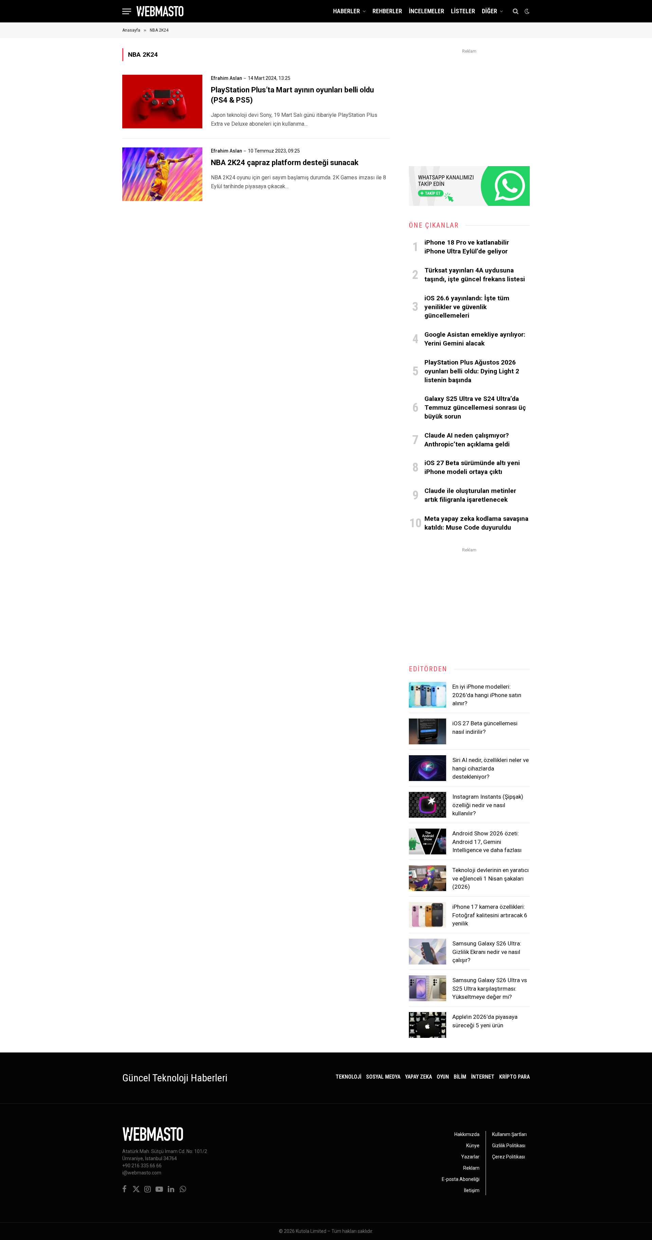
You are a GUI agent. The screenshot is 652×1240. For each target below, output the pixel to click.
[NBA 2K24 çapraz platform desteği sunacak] (162, 174)
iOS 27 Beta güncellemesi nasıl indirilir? (485, 727)
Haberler (346, 11)
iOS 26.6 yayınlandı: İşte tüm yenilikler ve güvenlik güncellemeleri (466, 307)
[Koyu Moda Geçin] (526, 11)
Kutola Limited (311, 1231)
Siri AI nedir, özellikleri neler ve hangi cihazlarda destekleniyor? (490, 768)
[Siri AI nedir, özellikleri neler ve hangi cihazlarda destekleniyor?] (427, 768)
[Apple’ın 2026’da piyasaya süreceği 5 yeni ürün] (427, 1025)
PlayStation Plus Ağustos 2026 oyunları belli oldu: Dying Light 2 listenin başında (471, 371)
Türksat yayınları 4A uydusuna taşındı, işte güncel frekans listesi (474, 274)
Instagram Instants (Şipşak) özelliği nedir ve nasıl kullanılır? (487, 805)
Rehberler (387, 11)
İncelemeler (426, 11)
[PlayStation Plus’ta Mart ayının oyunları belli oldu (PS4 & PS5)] (162, 101)
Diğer (489, 11)
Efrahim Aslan (226, 78)
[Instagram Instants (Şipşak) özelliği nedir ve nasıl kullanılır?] (427, 805)
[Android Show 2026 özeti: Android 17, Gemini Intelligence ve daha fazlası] (427, 841)
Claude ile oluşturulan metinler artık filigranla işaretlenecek (470, 495)
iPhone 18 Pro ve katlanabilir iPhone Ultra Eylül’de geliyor (466, 246)
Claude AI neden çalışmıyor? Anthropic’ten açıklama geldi (467, 439)
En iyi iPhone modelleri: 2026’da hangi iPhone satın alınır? (486, 695)
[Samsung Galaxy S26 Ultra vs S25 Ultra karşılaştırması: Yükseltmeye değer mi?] (427, 988)
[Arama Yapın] (515, 11)
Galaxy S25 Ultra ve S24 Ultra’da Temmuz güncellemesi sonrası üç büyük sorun (475, 407)
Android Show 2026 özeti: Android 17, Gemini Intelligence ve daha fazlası (487, 841)
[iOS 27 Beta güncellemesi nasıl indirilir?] (427, 731)
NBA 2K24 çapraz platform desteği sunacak (285, 162)
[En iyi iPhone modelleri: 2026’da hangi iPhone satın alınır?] (427, 695)
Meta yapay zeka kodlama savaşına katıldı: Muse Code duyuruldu (476, 523)
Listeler (463, 11)
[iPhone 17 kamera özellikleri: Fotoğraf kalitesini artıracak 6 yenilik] (427, 915)
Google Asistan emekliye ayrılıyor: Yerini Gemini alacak (474, 339)
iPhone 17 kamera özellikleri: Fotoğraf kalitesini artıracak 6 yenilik (489, 915)
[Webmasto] (160, 11)
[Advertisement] (469, 103)
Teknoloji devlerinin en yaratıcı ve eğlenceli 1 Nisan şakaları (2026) (490, 878)
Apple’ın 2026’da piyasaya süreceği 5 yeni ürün (485, 1020)
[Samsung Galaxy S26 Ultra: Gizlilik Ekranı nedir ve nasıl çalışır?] (427, 951)
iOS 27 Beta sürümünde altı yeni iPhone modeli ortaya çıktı (472, 467)
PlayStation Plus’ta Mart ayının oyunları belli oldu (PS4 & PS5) (292, 95)
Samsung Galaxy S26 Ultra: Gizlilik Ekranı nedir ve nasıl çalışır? (486, 951)
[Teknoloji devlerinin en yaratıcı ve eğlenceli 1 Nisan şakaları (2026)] (427, 878)
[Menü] (126, 11)
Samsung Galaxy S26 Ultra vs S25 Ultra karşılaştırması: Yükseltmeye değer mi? (489, 988)
